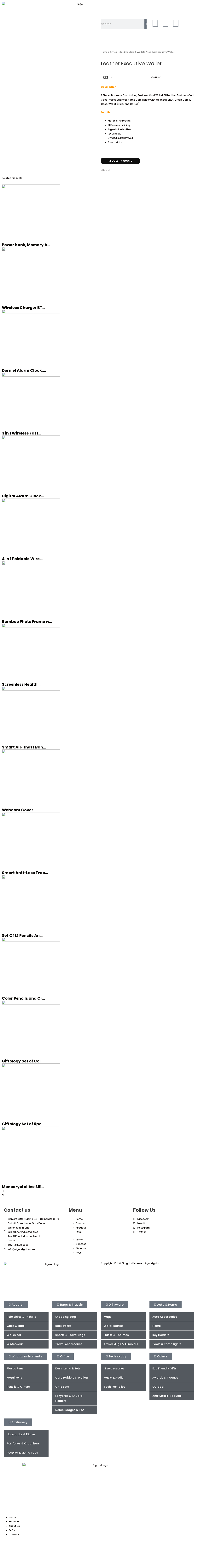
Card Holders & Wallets (132, 51)
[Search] (145, 24)
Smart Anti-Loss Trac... (25, 872)
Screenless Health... (21, 684)
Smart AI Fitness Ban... (24, 747)
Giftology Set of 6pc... (23, 1124)
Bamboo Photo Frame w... (27, 621)
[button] (102, 170)
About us (81, 1227)
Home (104, 51)
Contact (81, 1223)
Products (14, 1521)
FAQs (79, 1232)
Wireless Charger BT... (23, 307)
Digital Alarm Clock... (23, 496)
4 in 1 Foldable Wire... (22, 558)
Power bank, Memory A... (26, 244)
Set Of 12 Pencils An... (22, 935)
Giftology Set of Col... (23, 1061)
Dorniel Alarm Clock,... (24, 370)
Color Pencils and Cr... (23, 998)
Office (113, 51)
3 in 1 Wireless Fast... (21, 433)
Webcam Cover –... (20, 810)
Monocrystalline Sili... (23, 1186)
